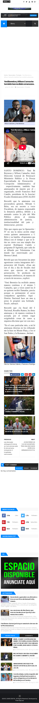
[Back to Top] (20, 696)
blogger (19, 468)
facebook (34, 468)
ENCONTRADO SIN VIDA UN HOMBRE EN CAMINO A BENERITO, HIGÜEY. (18, 410)
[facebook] (24, 2)
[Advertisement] (19, 47)
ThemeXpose (19, 700)
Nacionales (12, 75)
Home (6, 75)
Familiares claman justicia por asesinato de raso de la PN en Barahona (19, 625)
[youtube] (29, 2)
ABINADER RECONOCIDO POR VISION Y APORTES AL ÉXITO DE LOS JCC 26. (18, 430)
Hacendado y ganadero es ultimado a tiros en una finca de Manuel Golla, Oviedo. (23, 599)
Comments (29, 636)
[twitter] (26, 2)
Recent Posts (10, 636)
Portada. (18, 75)
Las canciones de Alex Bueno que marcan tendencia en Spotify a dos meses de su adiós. (22, 612)
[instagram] (32, 2)
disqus (26, 468)
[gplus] (35, 2)
